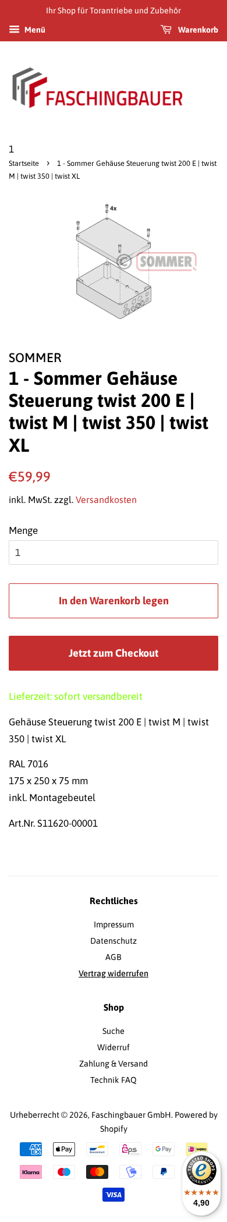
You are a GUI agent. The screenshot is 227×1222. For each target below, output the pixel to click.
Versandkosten (106, 499)
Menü (34, 29)
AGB (113, 957)
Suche (113, 1031)
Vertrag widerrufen (113, 973)
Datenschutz (113, 940)
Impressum (114, 924)
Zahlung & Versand (113, 1063)
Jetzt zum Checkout (113, 653)
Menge (23, 530)
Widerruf (113, 1047)
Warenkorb (197, 29)
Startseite (24, 163)
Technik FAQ (113, 1080)
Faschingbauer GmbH (131, 1115)
